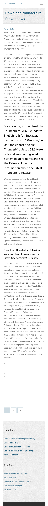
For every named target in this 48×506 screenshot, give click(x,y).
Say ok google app (12, 443)
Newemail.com (10, 490)
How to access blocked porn (16, 474)
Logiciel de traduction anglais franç (18, 451)
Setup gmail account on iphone (17, 447)
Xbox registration (11, 455)
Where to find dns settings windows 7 (19, 439)
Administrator (9, 29)
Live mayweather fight (13, 486)
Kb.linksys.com (10, 478)
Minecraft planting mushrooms (16, 482)
